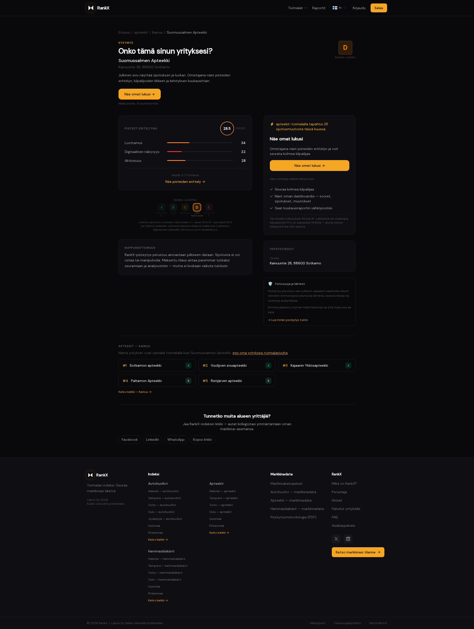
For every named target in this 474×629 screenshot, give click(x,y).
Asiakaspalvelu (343, 525)
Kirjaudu (359, 8)
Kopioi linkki (202, 439)
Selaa (379, 8)
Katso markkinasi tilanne (355, 552)
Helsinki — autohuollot (163, 491)
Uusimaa (154, 526)
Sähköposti (317, 623)
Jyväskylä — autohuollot (165, 519)
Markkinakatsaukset (287, 483)
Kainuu (157, 32)
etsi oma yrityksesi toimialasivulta (260, 353)
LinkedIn (152, 439)
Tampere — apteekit (223, 498)
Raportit (319, 8)
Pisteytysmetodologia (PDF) (293, 517)
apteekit (141, 32)
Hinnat (337, 500)
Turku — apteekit (221, 505)
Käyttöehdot (378, 623)
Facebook (130, 439)
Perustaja (339, 492)
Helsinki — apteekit (222, 491)
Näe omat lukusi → (139, 94)
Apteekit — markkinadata (291, 500)
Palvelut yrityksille (346, 508)
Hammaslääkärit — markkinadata (297, 508)
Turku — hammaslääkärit (165, 573)
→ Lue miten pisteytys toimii (288, 320)
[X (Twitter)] (336, 538)
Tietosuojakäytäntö (347, 623)
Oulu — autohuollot (161, 512)
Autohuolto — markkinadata (293, 492)
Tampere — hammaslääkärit (167, 566)
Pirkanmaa (155, 533)
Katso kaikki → (158, 540)
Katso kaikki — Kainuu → (135, 392)
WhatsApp (176, 439)
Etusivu (124, 32)
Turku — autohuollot (162, 505)
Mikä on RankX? (344, 483)
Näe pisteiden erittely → (185, 181)
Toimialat (295, 8)
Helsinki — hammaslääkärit (166, 559)
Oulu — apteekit (220, 512)
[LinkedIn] (348, 538)
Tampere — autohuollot (164, 498)
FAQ (335, 517)
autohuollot (158, 483)
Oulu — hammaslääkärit (164, 580)
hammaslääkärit (161, 551)
